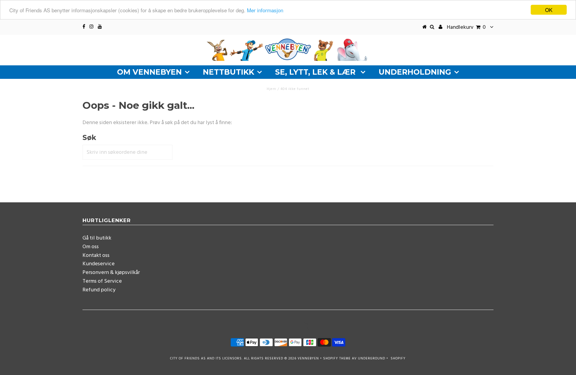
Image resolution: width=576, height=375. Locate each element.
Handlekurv (466, 27)
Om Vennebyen (149, 71)
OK (548, 9)
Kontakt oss (96, 255)
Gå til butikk (96, 238)
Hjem (271, 89)
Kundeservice (98, 264)
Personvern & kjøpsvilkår (111, 272)
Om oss (90, 247)
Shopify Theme (337, 358)
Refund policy (99, 290)
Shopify (398, 358)
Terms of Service (102, 281)
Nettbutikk (228, 71)
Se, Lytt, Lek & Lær (316, 71)
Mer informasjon (265, 10)
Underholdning (415, 71)
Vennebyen (308, 358)
